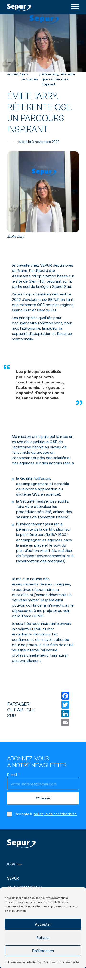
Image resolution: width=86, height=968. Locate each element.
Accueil (12, 74)
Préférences (43, 951)
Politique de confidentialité (23, 962)
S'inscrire (43, 798)
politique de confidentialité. (55, 814)
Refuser (43, 937)
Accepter (43, 924)
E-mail (13, 775)
